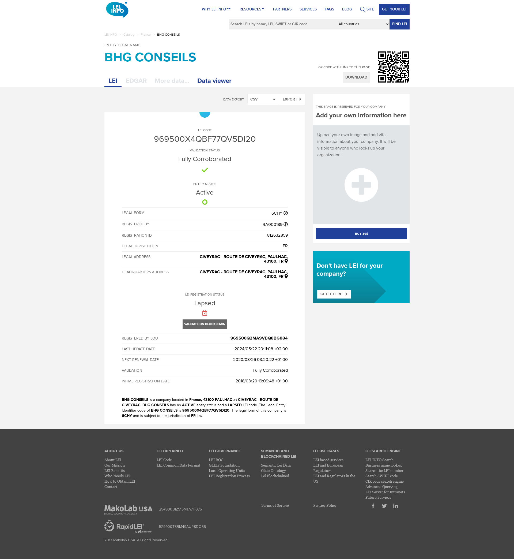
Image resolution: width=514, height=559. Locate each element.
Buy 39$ (361, 234)
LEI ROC (216, 459)
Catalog (128, 34)
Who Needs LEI (117, 476)
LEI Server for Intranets (385, 492)
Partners (282, 9)
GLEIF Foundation (224, 465)
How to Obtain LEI (119, 481)
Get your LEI (394, 9)
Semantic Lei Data (276, 465)
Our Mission (114, 465)
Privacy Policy (325, 505)
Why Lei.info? (215, 9)
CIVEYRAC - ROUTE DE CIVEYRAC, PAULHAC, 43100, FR (244, 259)
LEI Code (164, 459)
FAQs (329, 9)
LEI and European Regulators (328, 468)
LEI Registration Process (229, 476)
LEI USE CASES (326, 451)
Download (356, 77)
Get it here (332, 294)
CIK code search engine (384, 481)
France (146, 34)
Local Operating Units (227, 470)
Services (308, 9)
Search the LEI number (384, 470)
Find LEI (399, 24)
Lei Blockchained (275, 476)
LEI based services (328, 459)
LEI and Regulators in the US (334, 478)
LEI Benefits (114, 470)
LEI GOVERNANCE (225, 451)
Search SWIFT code (381, 476)
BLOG (347, 9)
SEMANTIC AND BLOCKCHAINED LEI (278, 454)
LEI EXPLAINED (170, 451)
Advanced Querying (381, 486)
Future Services (378, 497)
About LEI (112, 459)
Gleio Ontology (273, 470)
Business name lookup (383, 465)
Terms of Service (275, 505)
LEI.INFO (110, 34)
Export (290, 99)
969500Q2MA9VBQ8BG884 (259, 338)
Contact (110, 486)
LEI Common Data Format (178, 465)
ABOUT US (113, 451)
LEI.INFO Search (379, 459)
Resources (250, 9)
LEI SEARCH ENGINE (383, 451)
